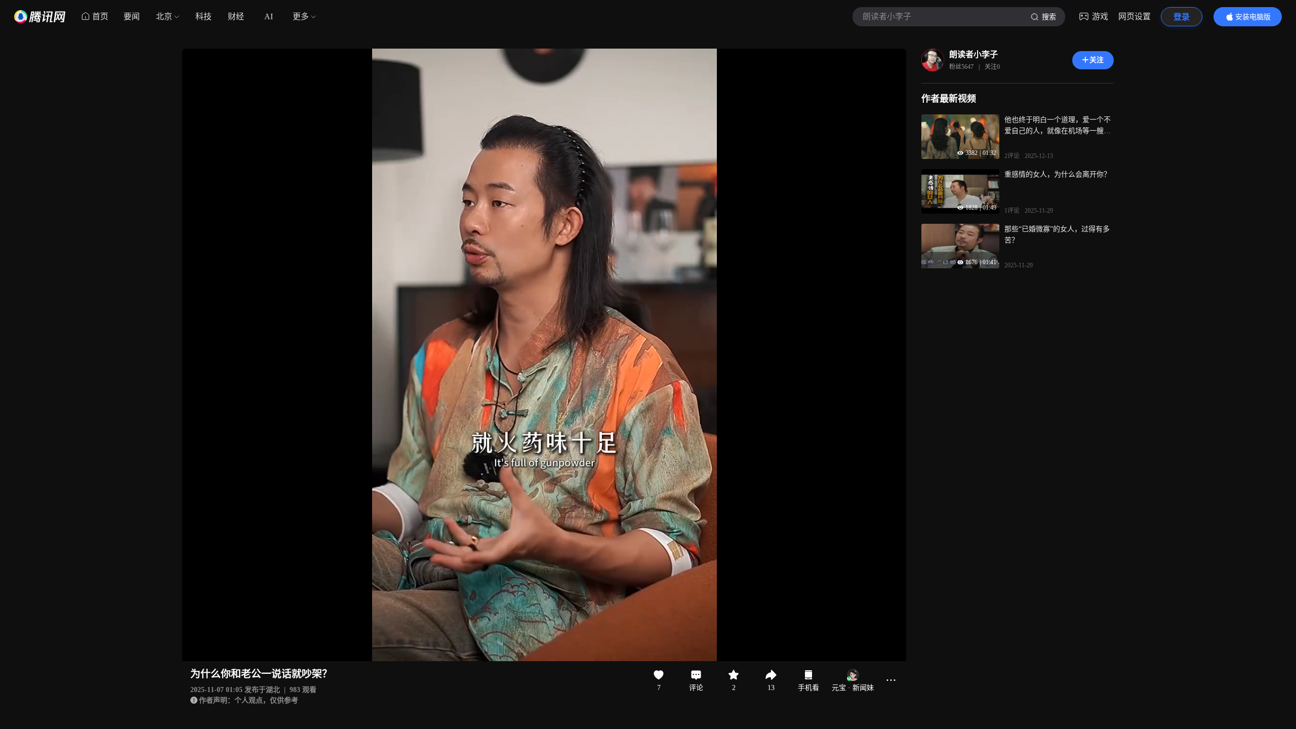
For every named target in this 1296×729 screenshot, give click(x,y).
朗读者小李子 (973, 54)
